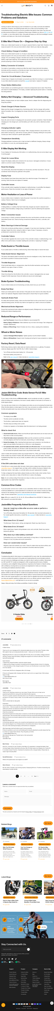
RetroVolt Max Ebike (19, 614)
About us (34, 972)
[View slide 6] (30, 624)
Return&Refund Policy (14, 980)
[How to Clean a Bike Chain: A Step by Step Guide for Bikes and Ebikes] (11, 887)
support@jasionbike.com (8, 580)
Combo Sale (46, 990)
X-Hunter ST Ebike (25, 986)
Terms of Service (37, 811)
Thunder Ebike (24, 992)
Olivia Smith (31, 22)
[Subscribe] (28, 949)
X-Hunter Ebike (24, 974)
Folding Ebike (47, 976)
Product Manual (12, 972)
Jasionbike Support (34, 357)
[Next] (52, 1)
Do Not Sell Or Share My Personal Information (36, 985)
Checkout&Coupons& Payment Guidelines (13, 985)
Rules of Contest (36, 982)
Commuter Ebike (47, 982)
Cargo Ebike (46, 984)
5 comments (42, 841)
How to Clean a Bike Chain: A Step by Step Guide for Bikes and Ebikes (11, 901)
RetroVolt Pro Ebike (25, 984)
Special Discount (12, 974)
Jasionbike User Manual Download (26, 494)
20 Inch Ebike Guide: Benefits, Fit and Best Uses (32, 901)
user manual (13, 357)
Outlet (45, 994)
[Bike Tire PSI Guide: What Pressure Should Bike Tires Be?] (9, 833)
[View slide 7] (32, 624)
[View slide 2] (24, 624)
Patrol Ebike (23, 982)
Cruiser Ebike (47, 978)
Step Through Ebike (48, 988)
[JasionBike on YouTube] (12, 959)
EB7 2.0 (46, 32)
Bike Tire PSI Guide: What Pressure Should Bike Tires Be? (8, 848)
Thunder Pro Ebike (25, 990)
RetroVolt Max (24, 978)
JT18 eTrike (23, 980)
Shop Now (19, 618)
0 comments (7, 841)
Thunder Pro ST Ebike (25, 988)
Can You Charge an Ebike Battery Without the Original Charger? (26, 848)
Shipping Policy (12, 976)
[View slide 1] (22, 624)
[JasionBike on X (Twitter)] (5, 959)
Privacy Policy (29, 811)
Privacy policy (23, 1008)
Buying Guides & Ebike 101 (31, 897)
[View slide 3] (25, 624)
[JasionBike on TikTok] (16, 959)
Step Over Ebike (47, 986)
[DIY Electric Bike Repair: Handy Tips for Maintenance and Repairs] (45, 833)
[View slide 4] (27, 624)
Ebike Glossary (12, 987)
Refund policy (18, 1008)
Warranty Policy (12, 978)
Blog (33, 974)
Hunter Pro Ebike (24, 972)
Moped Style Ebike (48, 972)
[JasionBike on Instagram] (9, 959)
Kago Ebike (23, 976)
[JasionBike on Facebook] (2, 959)
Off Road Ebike (47, 980)
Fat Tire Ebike (47, 974)
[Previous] (1, 1)
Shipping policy (35, 1008)
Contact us (34, 976)
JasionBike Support (6, 468)
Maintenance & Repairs (7, 22)
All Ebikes (46, 992)
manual (27, 81)
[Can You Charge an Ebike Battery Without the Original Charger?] (27, 833)
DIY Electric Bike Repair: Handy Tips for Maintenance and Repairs (44, 848)
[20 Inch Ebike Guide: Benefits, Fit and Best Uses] (32, 887)
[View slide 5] (28, 624)
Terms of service (29, 1008)
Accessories (23, 994)
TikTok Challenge (36, 978)
